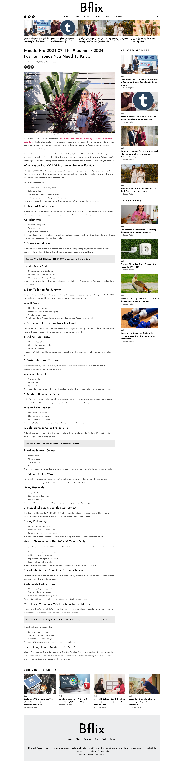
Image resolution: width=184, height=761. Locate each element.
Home (67, 17)
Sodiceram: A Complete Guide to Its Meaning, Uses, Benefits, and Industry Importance (138, 336)
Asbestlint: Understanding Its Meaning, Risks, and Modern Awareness (142, 702)
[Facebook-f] (25, 16)
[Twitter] (29, 16)
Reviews (87, 17)
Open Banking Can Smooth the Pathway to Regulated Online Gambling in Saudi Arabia (36, 40)
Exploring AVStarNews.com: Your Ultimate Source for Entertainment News (38, 702)
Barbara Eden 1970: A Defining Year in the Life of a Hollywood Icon (119, 40)
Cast (98, 17)
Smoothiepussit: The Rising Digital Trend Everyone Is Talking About (144, 40)
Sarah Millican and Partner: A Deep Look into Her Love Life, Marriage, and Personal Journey (91, 40)
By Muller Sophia (127, 88)
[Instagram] (33, 16)
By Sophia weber (127, 122)
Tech (107, 17)
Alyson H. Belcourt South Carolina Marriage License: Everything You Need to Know (109, 702)
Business (118, 17)
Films (76, 17)
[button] (158, 16)
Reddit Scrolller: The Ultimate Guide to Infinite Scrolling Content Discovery (63, 40)
